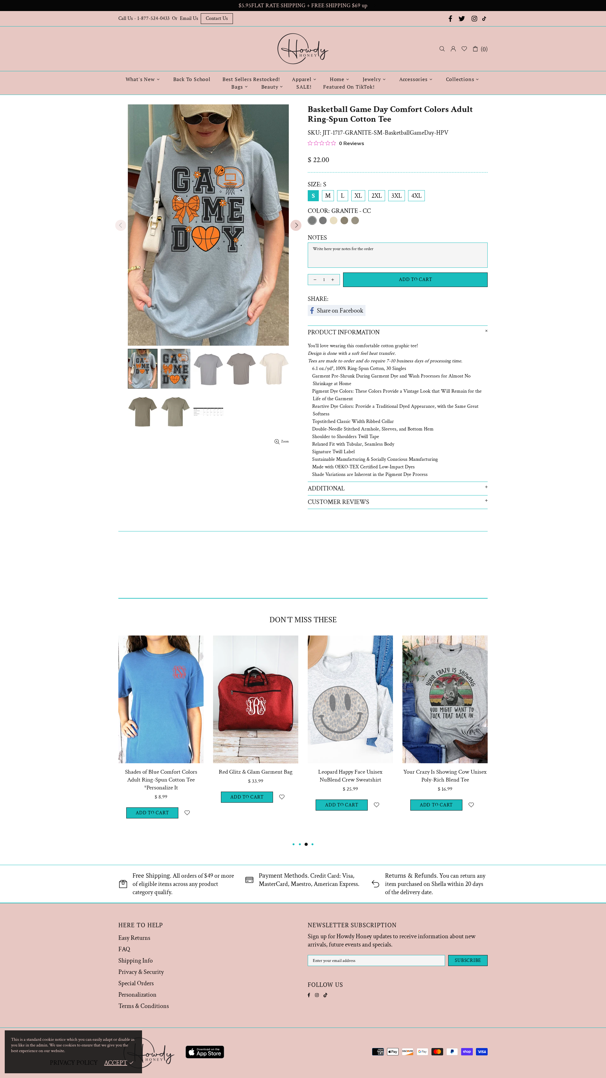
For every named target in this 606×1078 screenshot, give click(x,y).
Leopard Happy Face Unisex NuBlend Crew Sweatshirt (350, 776)
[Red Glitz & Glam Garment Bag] (255, 644)
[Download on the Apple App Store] (204, 1053)
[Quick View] (194, 644)
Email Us (189, 18)
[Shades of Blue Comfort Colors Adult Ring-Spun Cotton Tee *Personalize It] (161, 644)
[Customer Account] (453, 49)
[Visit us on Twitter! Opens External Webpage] (461, 18)
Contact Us (217, 18)
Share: (318, 299)
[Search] (442, 48)
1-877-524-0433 (153, 18)
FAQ (124, 949)
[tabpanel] (161, 738)
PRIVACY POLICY (74, 1063)
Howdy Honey (303, 48)
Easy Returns (134, 938)
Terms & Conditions (143, 1006)
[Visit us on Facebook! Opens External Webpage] (450, 18)
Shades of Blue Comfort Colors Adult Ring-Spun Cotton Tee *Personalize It (161, 780)
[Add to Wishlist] (187, 812)
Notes (317, 238)
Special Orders (136, 983)
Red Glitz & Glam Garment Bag (256, 772)
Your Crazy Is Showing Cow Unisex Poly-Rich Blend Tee (445, 776)
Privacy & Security (141, 972)
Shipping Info (135, 961)
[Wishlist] (464, 49)
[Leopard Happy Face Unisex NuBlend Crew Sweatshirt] (350, 644)
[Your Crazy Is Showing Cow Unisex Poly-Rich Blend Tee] (445, 644)
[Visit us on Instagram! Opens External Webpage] (474, 18)
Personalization (137, 995)
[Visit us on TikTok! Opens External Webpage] (485, 18)
